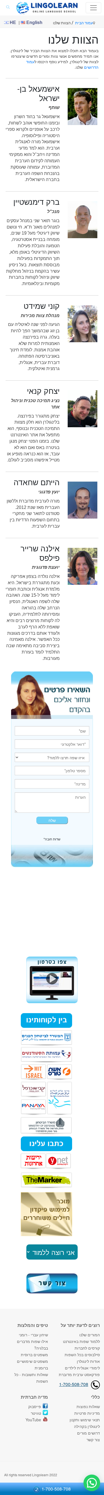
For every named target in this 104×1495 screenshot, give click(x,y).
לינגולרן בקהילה (87, 1426)
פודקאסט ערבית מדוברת (79, 1374)
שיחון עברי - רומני (33, 1334)
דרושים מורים (88, 1433)
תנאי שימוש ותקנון (85, 1419)
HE (12, 22)
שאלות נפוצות (88, 1406)
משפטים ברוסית (34, 1354)
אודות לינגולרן (88, 1361)
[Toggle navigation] (93, 7)
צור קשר (93, 1439)
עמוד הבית (84, 23)
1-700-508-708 (73, 1384)
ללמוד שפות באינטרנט (81, 1341)
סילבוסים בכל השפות (82, 1354)
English (33, 22)
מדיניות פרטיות (87, 1413)
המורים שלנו (89, 1334)
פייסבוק (34, 1406)
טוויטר (36, 1413)
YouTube (33, 1419)
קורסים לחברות (87, 1348)
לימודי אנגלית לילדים (82, 1368)
